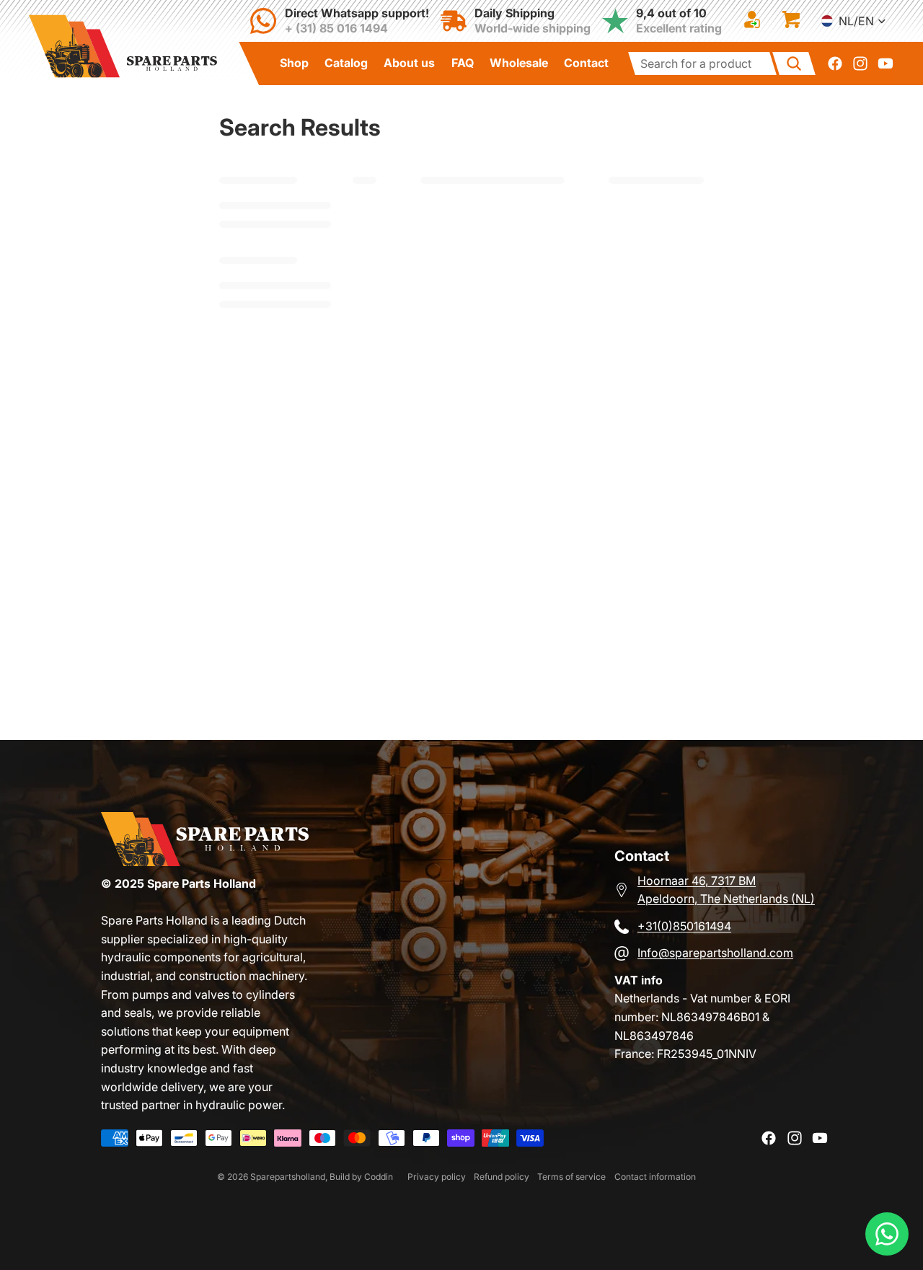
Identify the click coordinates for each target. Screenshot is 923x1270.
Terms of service (571, 1176)
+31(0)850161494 (684, 926)
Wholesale (519, 63)
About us (409, 63)
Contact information (655, 1176)
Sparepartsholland (287, 1176)
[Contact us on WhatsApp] (887, 1234)
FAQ (462, 63)
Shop (294, 63)
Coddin (378, 1176)
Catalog (346, 63)
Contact (586, 63)
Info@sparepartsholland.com (715, 952)
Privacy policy (436, 1176)
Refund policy (501, 1176)
